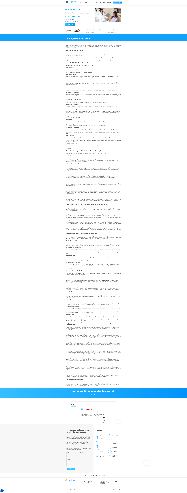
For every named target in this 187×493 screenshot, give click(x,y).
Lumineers (113, 442)
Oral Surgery (114, 450)
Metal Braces (114, 446)
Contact (103, 474)
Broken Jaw (102, 444)
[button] (1, 490)
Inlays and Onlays (115, 434)
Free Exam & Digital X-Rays (73, 17)
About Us (90, 474)
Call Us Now (70, 24)
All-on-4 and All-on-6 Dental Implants (103, 436)
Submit (70, 467)
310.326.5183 (96, 385)
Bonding (101, 440)
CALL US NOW (93, 394)
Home (84, 474)
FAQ (99, 474)
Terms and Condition (117, 488)
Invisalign (113, 438)
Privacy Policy (110, 488)
